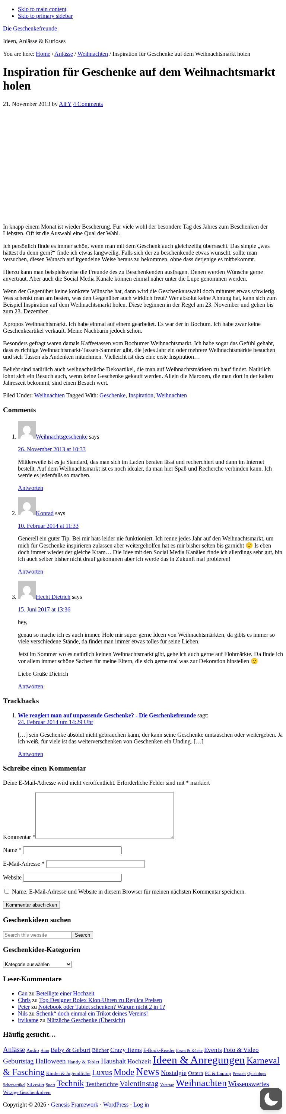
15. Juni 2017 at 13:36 (44, 609)
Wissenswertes (248, 1084)
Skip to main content (42, 9)
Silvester (35, 1084)
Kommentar (19, 837)
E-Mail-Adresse (24, 863)
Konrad (45, 513)
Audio (32, 1050)
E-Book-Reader (159, 1050)
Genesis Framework (74, 1104)
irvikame (28, 1020)
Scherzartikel (14, 1085)
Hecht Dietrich (53, 597)
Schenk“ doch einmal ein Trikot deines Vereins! (92, 1013)
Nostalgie (174, 1072)
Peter (24, 1007)
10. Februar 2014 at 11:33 (48, 526)
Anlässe (14, 1049)
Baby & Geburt (70, 1049)
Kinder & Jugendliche (68, 1073)
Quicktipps (256, 1074)
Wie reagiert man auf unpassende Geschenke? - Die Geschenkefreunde (107, 715)
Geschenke (112, 395)
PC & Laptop (218, 1073)
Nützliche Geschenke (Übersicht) (86, 1020)
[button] (271, 1099)
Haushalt (113, 1061)
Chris (24, 1000)
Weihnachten (49, 395)
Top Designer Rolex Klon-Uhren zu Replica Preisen (100, 1000)
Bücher (100, 1050)
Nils (23, 1013)
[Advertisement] (143, 165)
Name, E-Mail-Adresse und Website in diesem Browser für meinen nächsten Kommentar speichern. (129, 891)
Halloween (50, 1061)
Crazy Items (126, 1049)
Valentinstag (139, 1083)
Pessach (239, 1074)
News (147, 1071)
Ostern (195, 1073)
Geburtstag (18, 1061)
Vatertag (167, 1085)
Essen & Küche (189, 1051)
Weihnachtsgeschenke (62, 436)
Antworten (30, 488)
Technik (70, 1083)
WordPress (115, 1104)
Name (12, 850)
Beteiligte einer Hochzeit (65, 993)
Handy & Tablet (83, 1062)
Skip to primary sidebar (45, 16)
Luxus (102, 1072)
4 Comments (88, 104)
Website (12, 877)
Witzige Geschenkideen (27, 1092)
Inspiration (140, 395)
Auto (45, 1051)
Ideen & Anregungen (199, 1060)
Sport (50, 1085)
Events (213, 1049)
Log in (141, 1104)
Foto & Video (241, 1049)
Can (23, 993)
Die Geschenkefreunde (30, 28)
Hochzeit (139, 1061)
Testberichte (102, 1084)
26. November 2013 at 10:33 (52, 449)
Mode (124, 1072)
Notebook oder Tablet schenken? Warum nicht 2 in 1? (101, 1007)
